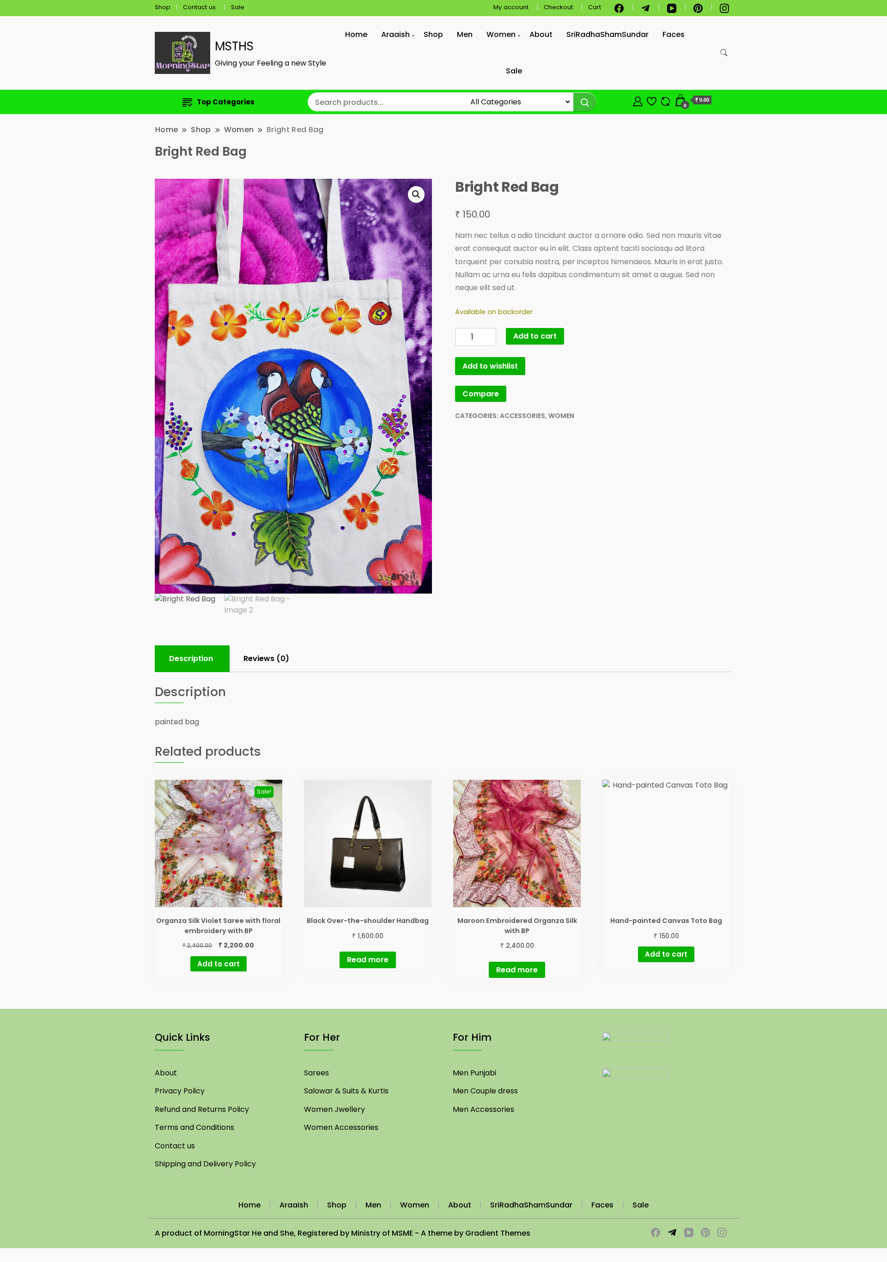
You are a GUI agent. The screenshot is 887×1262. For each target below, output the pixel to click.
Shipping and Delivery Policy (205, 1164)
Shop (162, 7)
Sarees (316, 1073)
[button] (416, 194)
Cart (594, 7)
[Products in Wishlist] (651, 100)
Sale (237, 7)
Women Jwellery (334, 1109)
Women (501, 34)
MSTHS (234, 46)
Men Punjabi (474, 1073)
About (541, 34)
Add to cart (535, 336)
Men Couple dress (485, 1091)
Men (465, 34)
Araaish (395, 34)
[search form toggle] (724, 52)
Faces (673, 34)
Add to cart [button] (218, 964)
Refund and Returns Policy (202, 1109)
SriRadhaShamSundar (607, 34)
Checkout (558, 7)
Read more (368, 959)
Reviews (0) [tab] (266, 658)
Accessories (522, 415)
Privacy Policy (180, 1091)
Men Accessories (483, 1109)
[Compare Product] (665, 100)
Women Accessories (341, 1127)
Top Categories (226, 102)
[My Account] (638, 100)
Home (356, 34)
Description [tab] (191, 658)
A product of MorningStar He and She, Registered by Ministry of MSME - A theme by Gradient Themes (342, 1233)
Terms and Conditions (194, 1127)
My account (511, 7)
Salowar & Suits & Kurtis (346, 1091)
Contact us (199, 7)
